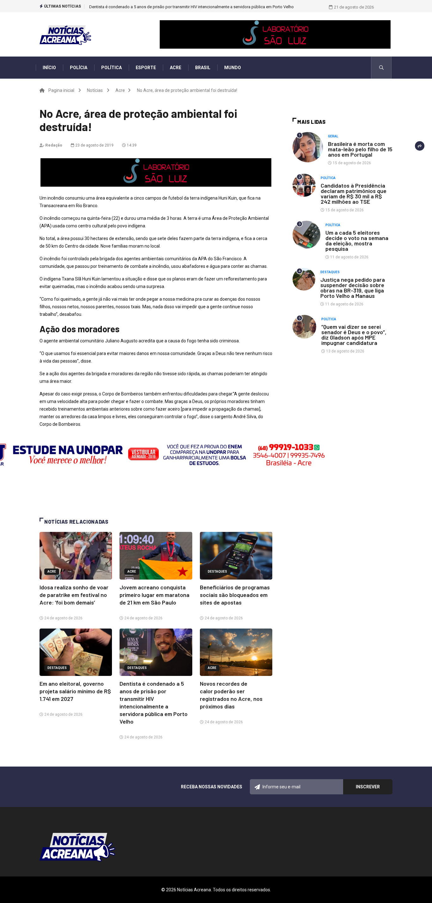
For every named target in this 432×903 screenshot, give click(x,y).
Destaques (217, 571)
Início (49, 67)
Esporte (146, 67)
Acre (175, 67)
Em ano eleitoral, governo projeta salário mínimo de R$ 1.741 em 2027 (75, 691)
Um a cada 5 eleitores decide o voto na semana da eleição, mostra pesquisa (356, 240)
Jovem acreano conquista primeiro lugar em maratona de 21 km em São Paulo (154, 595)
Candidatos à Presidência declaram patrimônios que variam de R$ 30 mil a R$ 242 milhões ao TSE (353, 193)
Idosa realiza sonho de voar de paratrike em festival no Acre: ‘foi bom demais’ (74, 595)
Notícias (95, 90)
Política (111, 67)
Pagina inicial (61, 90)
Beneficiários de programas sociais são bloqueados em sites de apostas (235, 595)
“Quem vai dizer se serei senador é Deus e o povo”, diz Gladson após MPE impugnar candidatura (353, 334)
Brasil (202, 67)
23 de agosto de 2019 (94, 145)
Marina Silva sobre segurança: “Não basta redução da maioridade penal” (155, 6)
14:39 (131, 145)
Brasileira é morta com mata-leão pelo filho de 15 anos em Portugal (360, 149)
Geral (333, 136)
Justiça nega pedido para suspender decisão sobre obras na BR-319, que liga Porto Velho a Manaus (352, 287)
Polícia (78, 67)
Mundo (232, 67)
